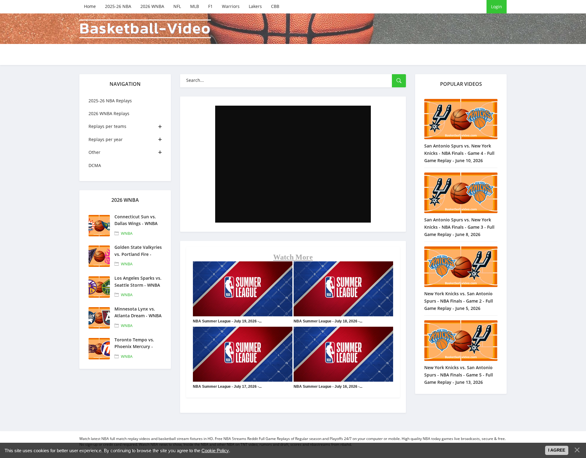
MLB (194, 6)
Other (94, 152)
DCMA (95, 165)
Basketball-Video (145, 29)
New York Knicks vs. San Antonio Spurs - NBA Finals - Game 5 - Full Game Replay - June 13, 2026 (458, 375)
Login (496, 6)
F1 (210, 6)
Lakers (255, 6)
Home (90, 6)
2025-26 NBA (118, 6)
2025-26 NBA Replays (110, 101)
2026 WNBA (152, 6)
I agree (556, 450)
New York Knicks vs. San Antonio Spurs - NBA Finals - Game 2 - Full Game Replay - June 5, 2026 (458, 301)
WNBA (126, 233)
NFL (177, 6)
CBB (275, 6)
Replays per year (106, 139)
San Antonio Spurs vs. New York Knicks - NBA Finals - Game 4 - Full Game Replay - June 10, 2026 (459, 153)
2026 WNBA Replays (109, 113)
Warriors (231, 6)
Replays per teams (107, 126)
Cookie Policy (215, 450)
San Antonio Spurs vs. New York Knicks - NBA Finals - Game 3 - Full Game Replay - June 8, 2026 (459, 227)
